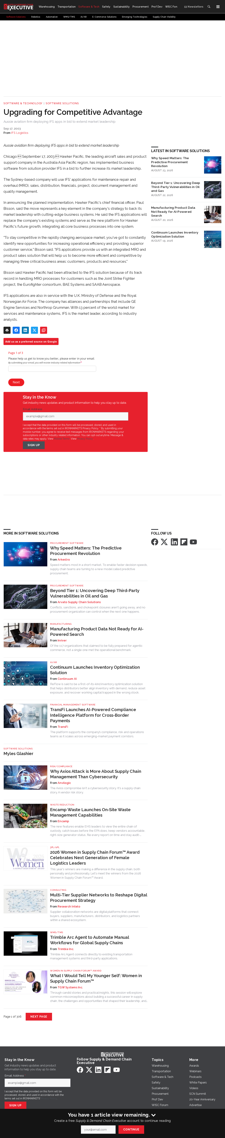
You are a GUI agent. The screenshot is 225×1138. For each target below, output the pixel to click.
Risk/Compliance (61, 766)
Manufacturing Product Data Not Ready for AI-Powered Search (173, 212)
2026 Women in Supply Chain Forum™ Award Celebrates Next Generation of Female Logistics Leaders (95, 858)
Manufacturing (61, 624)
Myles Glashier (18, 753)
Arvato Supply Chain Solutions (79, 602)
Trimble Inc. (66, 949)
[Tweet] (34, 330)
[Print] (7, 330)
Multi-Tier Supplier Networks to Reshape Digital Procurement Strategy (98, 897)
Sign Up (34, 445)
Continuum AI (67, 678)
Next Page (38, 1016)
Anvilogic (64, 783)
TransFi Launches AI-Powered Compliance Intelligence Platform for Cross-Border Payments (93, 715)
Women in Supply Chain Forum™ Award (75, 970)
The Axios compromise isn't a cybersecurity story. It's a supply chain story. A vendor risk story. (95, 790)
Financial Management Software (73, 704)
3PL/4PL (55, 847)
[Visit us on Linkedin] (174, 541)
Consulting (58, 890)
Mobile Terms (62, 438)
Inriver (62, 640)
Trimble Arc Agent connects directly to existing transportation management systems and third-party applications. (91, 956)
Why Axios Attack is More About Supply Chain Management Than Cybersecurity (95, 774)
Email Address (33, 409)
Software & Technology (23, 103)
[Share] (16, 330)
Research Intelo (69, 906)
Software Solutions (62, 103)
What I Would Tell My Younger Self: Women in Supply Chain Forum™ (96, 978)
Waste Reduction (62, 804)
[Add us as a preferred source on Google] (43, 330)
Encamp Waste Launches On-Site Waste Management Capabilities (90, 812)
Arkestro (64, 559)
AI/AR (53, 662)
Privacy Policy (85, 438)
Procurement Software (66, 543)
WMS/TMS (56, 932)
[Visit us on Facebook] (154, 541)
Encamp (63, 821)
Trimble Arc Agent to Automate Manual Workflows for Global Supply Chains (89, 940)
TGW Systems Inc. (70, 987)
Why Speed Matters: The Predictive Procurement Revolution (170, 162)
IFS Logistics (19, 133)
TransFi (63, 726)
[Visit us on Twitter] (164, 541)
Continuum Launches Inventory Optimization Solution (174, 234)
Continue (131, 1129)
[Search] (208, 6)
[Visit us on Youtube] (193, 541)
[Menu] (217, 6)
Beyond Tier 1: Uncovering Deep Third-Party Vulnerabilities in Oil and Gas (175, 187)
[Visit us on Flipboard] (183, 541)
